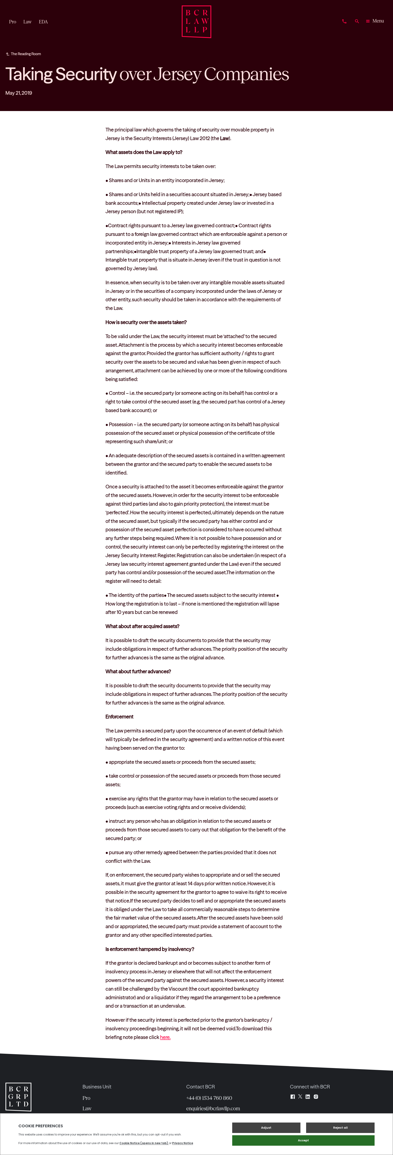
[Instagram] (316, 1096)
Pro (86, 1098)
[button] (375, 21)
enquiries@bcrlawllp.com (213, 1108)
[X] (300, 1096)
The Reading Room (26, 54)
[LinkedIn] (307, 1096)
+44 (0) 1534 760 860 (209, 1098)
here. (165, 1037)
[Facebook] (292, 1096)
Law (87, 1108)
